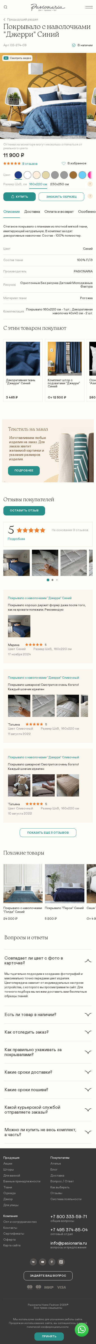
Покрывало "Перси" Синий (64, 908)
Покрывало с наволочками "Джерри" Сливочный (43, 677)
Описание (11, 211)
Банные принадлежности (21, 1181)
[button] (48, 580)
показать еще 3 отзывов (48, 832)
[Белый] (27, 175)
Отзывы (56, 1193)
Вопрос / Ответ (62, 1181)
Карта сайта (12, 1245)
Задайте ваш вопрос (48, 1275)
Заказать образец (61, 196)
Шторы (8, 1169)
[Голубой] (82, 175)
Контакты (10, 1227)
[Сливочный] (36, 175)
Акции (7, 1163)
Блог (54, 1169)
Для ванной (11, 1175)
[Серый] (64, 175)
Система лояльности (65, 1199)
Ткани (7, 1187)
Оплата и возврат (59, 211)
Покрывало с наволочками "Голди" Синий (22, 910)
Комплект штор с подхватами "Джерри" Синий (64, 383)
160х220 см (38, 184)
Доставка (32, 211)
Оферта (9, 1239)
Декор (8, 1199)
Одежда (9, 1193)
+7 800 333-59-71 (68, 1217)
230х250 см (59, 184)
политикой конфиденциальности (48, 1327)
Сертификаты (13, 1233)
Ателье (55, 1163)
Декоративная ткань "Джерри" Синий (20, 382)
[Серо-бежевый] (54, 175)
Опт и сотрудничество (20, 1221)
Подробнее (16, 539)
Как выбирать (60, 1187)
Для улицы (11, 1205)
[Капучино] (73, 175)
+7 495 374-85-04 (69, 1230)
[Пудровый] (91, 175)
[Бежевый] (45, 175)
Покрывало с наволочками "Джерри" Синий (40, 598)
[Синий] (18, 175)
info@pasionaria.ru (68, 1243)
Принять (49, 1336)
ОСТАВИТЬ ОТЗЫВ (24, 510)
